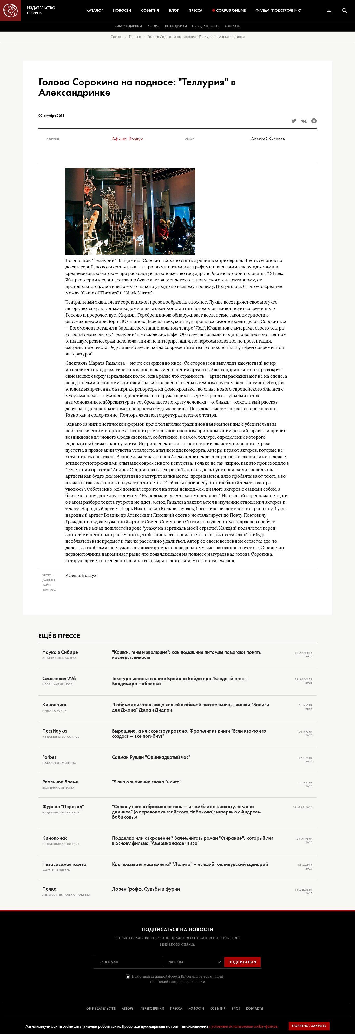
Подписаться (242, 962)
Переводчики (176, 26)
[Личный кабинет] (329, 11)
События (150, 10)
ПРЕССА (176, 1008)
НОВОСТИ (196, 1008)
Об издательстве (205, 26)
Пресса (195, 10)
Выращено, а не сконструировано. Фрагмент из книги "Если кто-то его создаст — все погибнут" (189, 733)
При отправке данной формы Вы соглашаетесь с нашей (177, 979)
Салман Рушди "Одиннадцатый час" (151, 757)
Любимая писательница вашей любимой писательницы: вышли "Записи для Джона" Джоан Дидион (190, 707)
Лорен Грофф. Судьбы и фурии (146, 889)
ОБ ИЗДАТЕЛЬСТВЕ (101, 1008)
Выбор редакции (128, 26)
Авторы (153, 26)
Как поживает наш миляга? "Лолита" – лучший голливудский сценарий (190, 864)
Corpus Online (231, 10)
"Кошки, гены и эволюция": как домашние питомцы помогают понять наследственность (186, 655)
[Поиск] (344, 10)
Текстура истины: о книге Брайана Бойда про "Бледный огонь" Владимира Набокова (180, 681)
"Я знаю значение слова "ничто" (146, 782)
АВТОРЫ (128, 1008)
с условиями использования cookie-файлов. (243, 1026)
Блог (174, 10)
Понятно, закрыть (309, 1026)
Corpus (116, 37)
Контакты (232, 26)
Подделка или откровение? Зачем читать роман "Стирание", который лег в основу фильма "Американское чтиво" (192, 840)
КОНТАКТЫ (255, 1008)
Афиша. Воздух (127, 138)
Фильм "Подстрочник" (278, 10)
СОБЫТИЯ (218, 1008)
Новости (122, 10)
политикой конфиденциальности (177, 982)
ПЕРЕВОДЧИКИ (153, 1008)
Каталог (94, 10)
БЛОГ (236, 1008)
